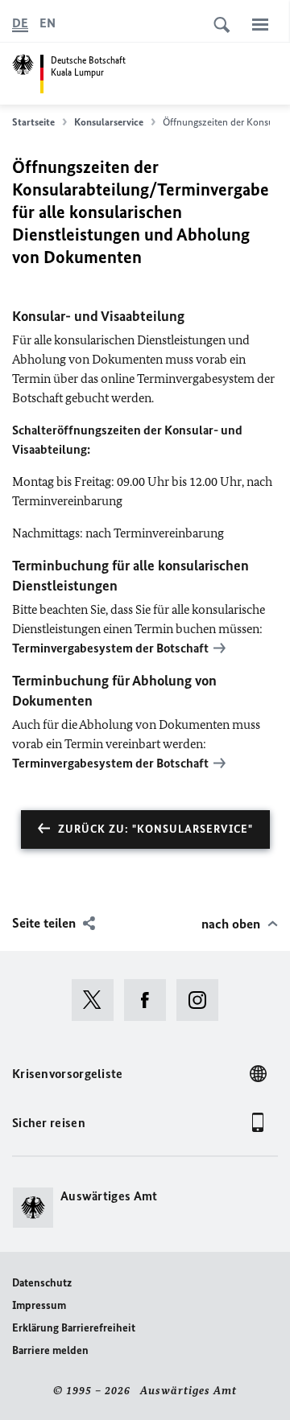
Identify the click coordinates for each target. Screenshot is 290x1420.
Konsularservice (108, 122)
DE (20, 23)
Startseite (33, 122)
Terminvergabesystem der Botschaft (110, 648)
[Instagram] (202, 1000)
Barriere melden (50, 1350)
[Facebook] (150, 1000)
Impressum (39, 1305)
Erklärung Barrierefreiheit (73, 1328)
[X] (98, 1000)
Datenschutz (42, 1283)
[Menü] (260, 24)
